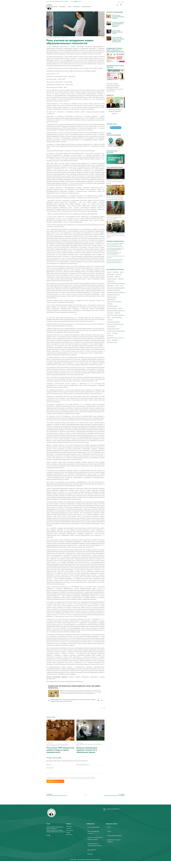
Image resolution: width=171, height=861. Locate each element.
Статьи (108, 333)
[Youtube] (121, 2)
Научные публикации (51, 745)
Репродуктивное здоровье (113, 328)
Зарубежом (120, 279)
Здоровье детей (50, 744)
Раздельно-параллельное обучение (115, 324)
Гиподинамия (110, 276)
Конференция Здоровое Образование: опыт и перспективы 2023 (121, 292)
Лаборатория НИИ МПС (63, 744)
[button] (124, 95)
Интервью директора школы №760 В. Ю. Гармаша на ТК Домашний (114, 217)
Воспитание (118, 274)
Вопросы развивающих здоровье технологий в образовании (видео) (86, 750)
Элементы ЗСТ (115, 340)
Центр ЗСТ (121, 337)
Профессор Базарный (61, 745)
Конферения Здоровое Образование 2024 (116, 288)
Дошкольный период (111, 279)
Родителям (69, 826)
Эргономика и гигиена (112, 342)
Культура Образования (93, 827)
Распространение (86, 6)
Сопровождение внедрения (114, 835)
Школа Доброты (92, 849)
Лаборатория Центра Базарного (95, 744)
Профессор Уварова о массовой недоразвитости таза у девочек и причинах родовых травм (115, 245)
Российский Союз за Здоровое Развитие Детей (94, 844)
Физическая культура (112, 337)
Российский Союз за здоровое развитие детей (117, 331)
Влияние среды (110, 274)
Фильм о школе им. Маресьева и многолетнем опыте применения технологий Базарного (115, 197)
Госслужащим (69, 830)
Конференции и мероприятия (113, 290)
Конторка (90, 854)
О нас (108, 827)
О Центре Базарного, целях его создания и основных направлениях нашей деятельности (115, 261)
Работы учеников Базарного (113, 322)
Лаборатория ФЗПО (111, 299)
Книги (122, 285)
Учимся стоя (110, 335)
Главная (55, 6)
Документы (117, 276)
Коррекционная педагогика (113, 294)
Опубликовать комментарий (55, 781)
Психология (109, 319)
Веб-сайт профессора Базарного (93, 832)
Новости (120, 308)
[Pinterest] (119, 2)
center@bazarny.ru (76, 1)
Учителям (68, 828)
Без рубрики (115, 272)
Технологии (62, 6)
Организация (110, 313)
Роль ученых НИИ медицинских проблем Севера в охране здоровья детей (60, 750)
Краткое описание (114, 254)
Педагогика (117, 313)
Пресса (78, 745)
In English (109, 272)
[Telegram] (123, 2)
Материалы (76, 6)
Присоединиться (116, 127)
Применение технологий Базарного (113, 840)
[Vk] (117, 2)
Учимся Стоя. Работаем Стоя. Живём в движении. (95, 838)
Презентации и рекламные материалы (115, 315)
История (56, 744)
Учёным (68, 832)
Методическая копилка (112, 306)
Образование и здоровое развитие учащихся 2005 (118, 310)
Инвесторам (69, 834)
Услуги (69, 6)
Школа (108, 340)
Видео (77, 744)
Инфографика (110, 285)
